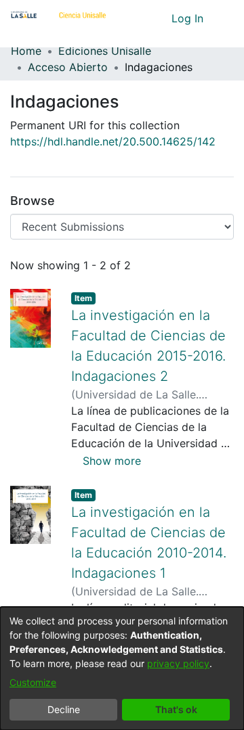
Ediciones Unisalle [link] (104, 51)
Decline (63, 709)
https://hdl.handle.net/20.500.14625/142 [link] (113, 141)
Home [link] (26, 51)
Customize (32, 682)
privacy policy (178, 663)
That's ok (176, 709)
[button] (135, 18)
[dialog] (122, 668)
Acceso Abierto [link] (68, 67)
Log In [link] (188, 18)
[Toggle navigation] (224, 18)
